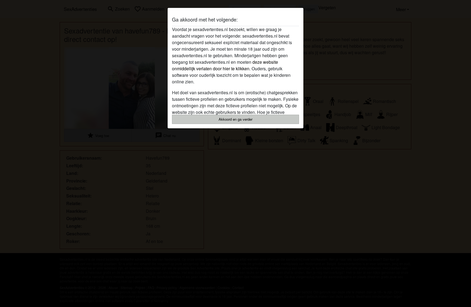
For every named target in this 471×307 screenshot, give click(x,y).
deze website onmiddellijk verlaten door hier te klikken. (225, 65)
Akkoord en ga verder (235, 119)
